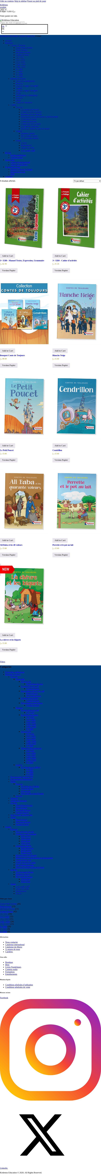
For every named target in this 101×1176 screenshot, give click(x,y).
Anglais (19, 796)
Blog (7, 965)
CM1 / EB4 (31, 724)
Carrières (9, 952)
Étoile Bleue (26, 850)
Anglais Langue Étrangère (21, 815)
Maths (13, 781)
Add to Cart (7, 256)
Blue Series (26, 836)
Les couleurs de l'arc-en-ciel (32, 691)
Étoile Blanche (27, 848)
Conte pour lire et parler (26, 862)
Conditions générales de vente (17, 987)
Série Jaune (26, 838)
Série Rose (25, 841)
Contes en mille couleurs (26, 834)
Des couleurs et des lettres (31, 703)
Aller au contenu (7, 1)
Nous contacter (11, 942)
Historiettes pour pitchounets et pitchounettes (34, 858)
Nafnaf (19, 893)
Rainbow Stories (23, 874)
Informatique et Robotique (21, 779)
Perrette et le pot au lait (62, 545)
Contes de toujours (23, 860)
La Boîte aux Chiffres (30, 786)
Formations (10, 972)
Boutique (9, 962)
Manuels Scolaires (12, 674)
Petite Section (32, 693)
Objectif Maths (27, 788)
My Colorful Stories (24, 877)
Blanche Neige (58, 355)
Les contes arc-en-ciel (25, 831)
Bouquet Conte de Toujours (12, 355)
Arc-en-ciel (25, 791)
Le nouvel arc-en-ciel (30, 686)
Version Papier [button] (8, 270)
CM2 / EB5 (31, 727)
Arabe (13, 817)
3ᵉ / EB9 (29, 774)
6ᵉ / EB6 (29, 729)
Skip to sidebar (20, 1)
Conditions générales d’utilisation (19, 985)
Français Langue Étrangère (22, 777)
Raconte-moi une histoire (26, 855)
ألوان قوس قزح (22, 886)
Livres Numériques (13, 967)
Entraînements (11, 974)
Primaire (19, 708)
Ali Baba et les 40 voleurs (11, 545)
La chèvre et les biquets (10, 640)
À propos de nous (12, 949)
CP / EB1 (30, 712)
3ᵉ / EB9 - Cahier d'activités (64, 260)
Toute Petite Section (34, 684)
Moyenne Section (33, 696)
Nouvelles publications (14, 672)
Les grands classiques (25, 865)
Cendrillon (57, 450)
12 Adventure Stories (24, 872)
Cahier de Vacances (19, 800)
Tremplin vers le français (31, 748)
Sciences (14, 798)
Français (14, 677)
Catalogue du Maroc (13, 947)
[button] (3, 29)
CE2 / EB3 (31, 722)
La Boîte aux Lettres (29, 698)
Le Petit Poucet (7, 450)
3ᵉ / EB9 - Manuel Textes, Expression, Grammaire (22, 260)
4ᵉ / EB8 (29, 772)
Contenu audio (11, 969)
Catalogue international (14, 944)
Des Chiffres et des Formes (32, 793)
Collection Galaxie (23, 846)
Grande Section (32, 688)
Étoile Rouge (26, 853)
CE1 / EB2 (31, 719)
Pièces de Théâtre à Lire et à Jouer (30, 867)
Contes (8, 827)
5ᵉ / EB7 (29, 769)
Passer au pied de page (36, 1)
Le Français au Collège (30, 767)
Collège (19, 765)
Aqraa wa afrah (22, 889)
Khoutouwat (21, 891)
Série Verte (25, 843)
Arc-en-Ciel (26, 681)
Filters (2, 662)
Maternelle (20, 679)
